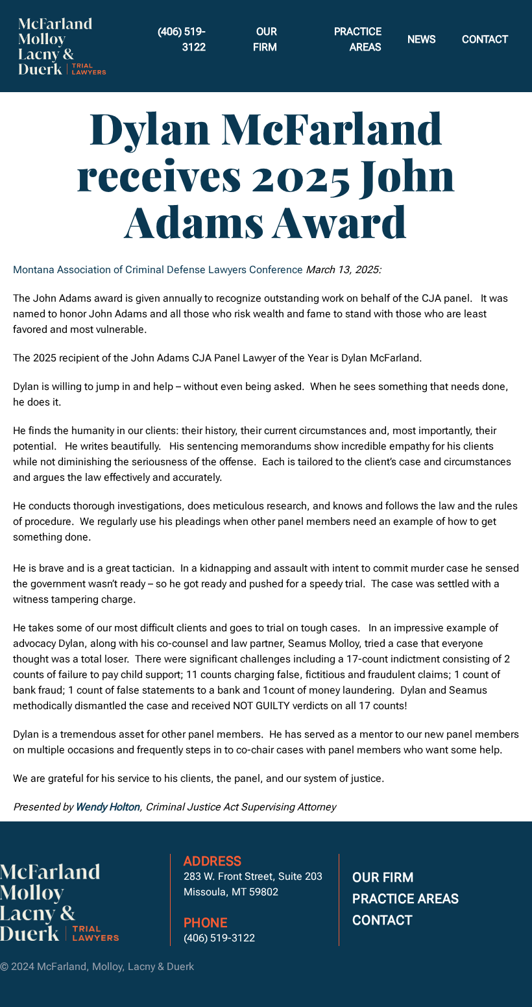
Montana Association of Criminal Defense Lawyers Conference (158, 269)
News (421, 39)
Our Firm (265, 39)
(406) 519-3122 (182, 39)
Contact (485, 39)
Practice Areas (357, 39)
